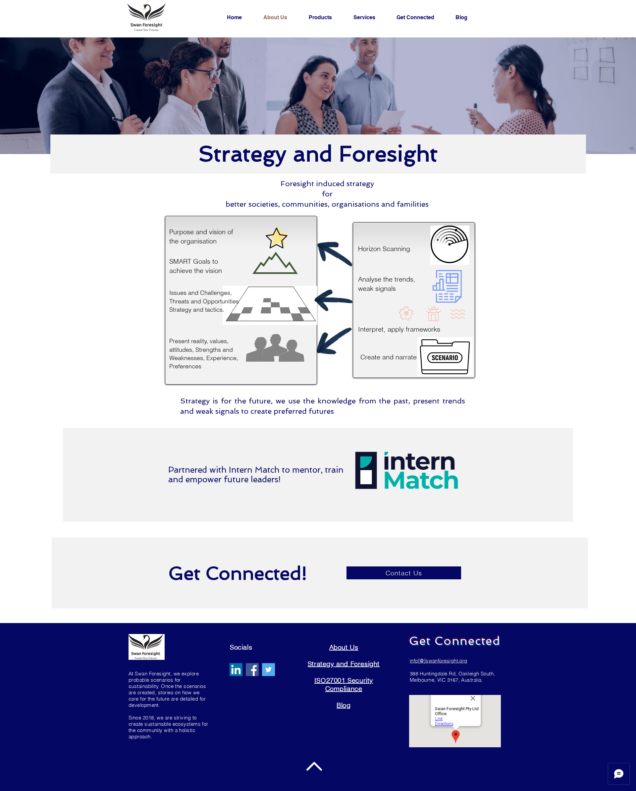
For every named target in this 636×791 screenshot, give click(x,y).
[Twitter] (268, 669)
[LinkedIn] (236, 669)
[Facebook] (252, 669)
